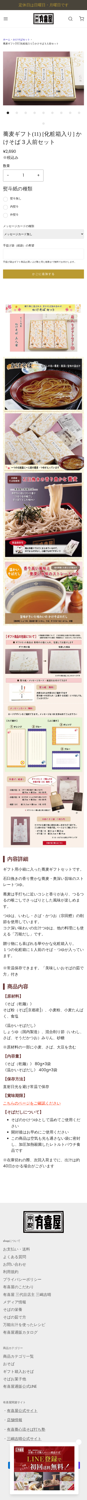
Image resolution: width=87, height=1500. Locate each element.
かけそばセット (21, 39)
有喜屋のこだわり (18, 1287)
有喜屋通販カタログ (20, 1332)
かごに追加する (43, 274)
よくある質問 (14, 1257)
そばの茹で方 (14, 1317)
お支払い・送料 (16, 1249)
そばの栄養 (12, 1309)
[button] (43, 78)
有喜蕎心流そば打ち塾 (26, 1429)
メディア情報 (14, 1302)
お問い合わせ (14, 1264)
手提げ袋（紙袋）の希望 (18, 245)
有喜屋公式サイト (22, 1410)
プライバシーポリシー (22, 1279)
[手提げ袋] (43, 811)
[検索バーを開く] (70, 18)
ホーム (6, 39)
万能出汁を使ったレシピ (24, 1324)
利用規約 (10, 1272)
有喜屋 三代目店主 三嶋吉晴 (27, 1294)
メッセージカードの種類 (18, 226)
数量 (6, 165)
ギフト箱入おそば (18, 1371)
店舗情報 (14, 1420)
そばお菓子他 (14, 1379)
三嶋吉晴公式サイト (24, 1438)
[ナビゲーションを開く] (5, 18)
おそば (9, 1364)
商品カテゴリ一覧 (18, 1356)
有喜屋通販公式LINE (20, 1386)
